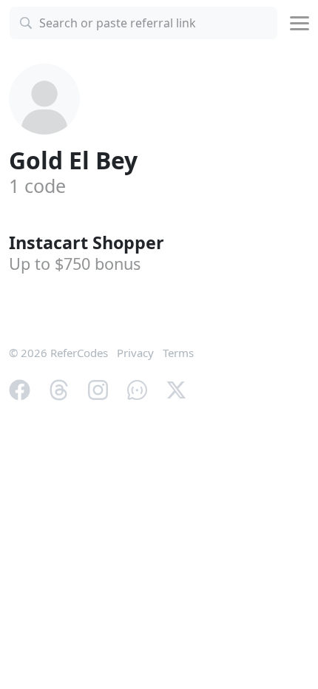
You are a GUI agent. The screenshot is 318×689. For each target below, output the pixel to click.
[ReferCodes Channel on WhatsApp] (137, 388)
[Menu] (299, 23)
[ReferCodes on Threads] (59, 388)
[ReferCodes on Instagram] (98, 388)
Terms (178, 352)
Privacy (135, 352)
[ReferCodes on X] (176, 388)
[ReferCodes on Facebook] (19, 388)
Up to (75, 263)
